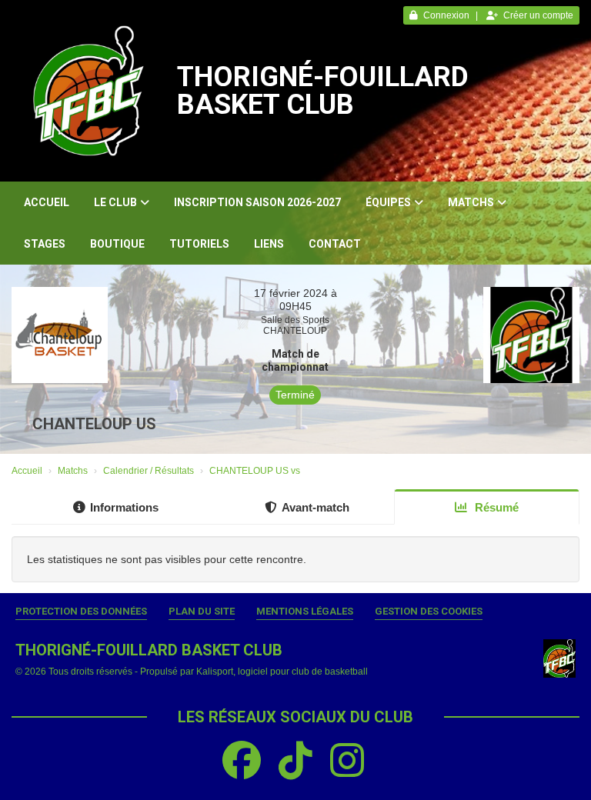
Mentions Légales (304, 611)
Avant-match (315, 507)
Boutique (117, 244)
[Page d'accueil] (88, 90)
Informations (124, 507)
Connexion (446, 15)
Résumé (495, 507)
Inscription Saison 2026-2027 (257, 202)
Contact (335, 244)
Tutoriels (199, 244)
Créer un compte (538, 15)
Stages (44, 244)
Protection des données (81, 611)
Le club (115, 202)
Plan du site (202, 611)
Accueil (46, 202)
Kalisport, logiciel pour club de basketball (282, 671)
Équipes (388, 202)
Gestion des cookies (428, 611)
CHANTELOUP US (94, 424)
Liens (269, 244)
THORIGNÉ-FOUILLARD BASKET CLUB (323, 91)
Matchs (471, 202)
